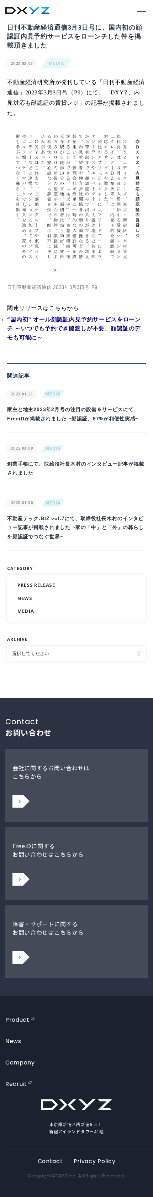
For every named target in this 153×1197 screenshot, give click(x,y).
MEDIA (56, 63)
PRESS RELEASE (36, 585)
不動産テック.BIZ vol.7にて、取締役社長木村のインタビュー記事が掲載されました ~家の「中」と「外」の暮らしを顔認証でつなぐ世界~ (75, 527)
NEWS (24, 598)
